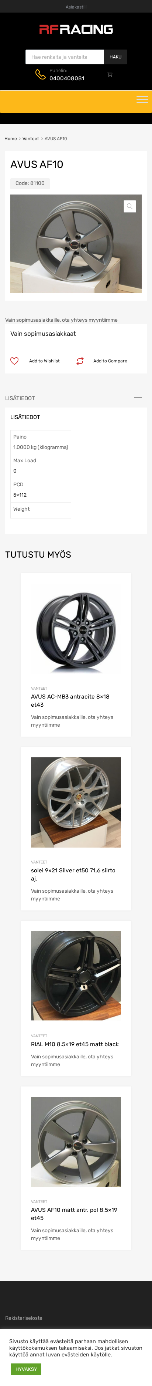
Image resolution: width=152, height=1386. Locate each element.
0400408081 (66, 78)
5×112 (20, 495)
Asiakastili (76, 7)
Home (10, 138)
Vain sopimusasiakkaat (43, 333)
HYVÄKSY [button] (26, 1369)
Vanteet (31, 138)
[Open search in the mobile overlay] (76, 57)
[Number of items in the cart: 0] (110, 74)
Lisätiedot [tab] (20, 398)
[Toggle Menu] (142, 102)
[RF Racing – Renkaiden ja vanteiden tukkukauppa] (76, 33)
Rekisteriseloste (23, 1318)
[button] (130, 206)
